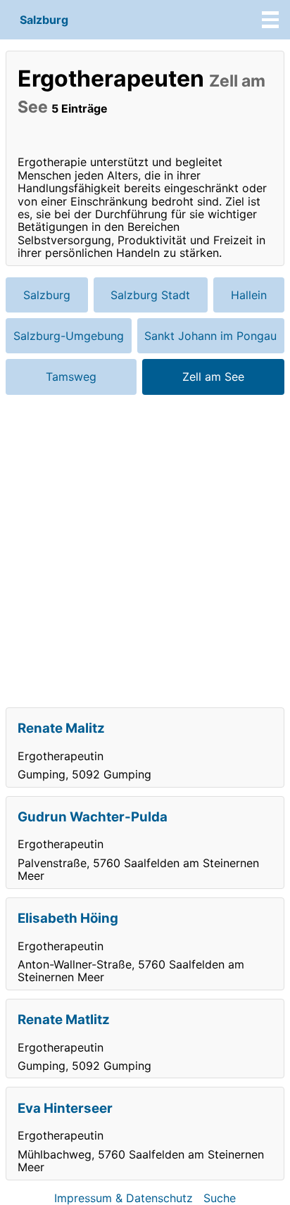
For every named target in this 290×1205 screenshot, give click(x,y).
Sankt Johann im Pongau (210, 336)
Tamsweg (71, 377)
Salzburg (44, 20)
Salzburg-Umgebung (68, 336)
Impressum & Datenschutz (123, 1198)
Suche (219, 1198)
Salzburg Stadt (150, 295)
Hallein (249, 295)
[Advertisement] (145, 551)
